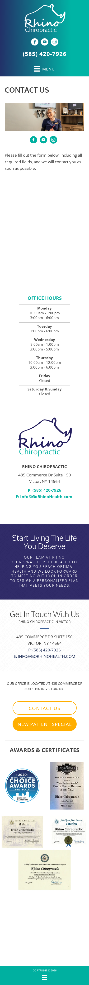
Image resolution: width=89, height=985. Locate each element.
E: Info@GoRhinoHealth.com (44, 656)
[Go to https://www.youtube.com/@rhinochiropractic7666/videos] (44, 42)
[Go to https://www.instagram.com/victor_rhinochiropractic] (54, 42)
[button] (45, 708)
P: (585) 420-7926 (44, 490)
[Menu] (44, 978)
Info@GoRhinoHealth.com (46, 496)
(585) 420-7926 (44, 54)
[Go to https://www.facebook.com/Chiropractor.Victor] (34, 42)
